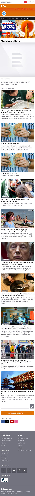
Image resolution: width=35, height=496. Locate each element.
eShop (3, 445)
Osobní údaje (11, 491)
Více (29, 19)
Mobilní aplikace (6, 461)
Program (17, 9)
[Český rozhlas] (6, 2)
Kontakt (20, 448)
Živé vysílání (5, 453)
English (28, 491)
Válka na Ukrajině (6, 438)
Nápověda (21, 440)
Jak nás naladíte (23, 438)
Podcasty (4, 458)
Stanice (3, 443)
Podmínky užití (20, 491)
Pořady (11, 19)
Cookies (3, 491)
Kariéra (20, 445)
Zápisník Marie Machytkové (10, 143)
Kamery (32, 9)
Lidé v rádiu (21, 443)
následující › (32, 406)
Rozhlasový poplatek (24, 450)
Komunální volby (6, 440)
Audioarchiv (24, 9)
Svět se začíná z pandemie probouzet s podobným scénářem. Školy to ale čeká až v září (16, 362)
